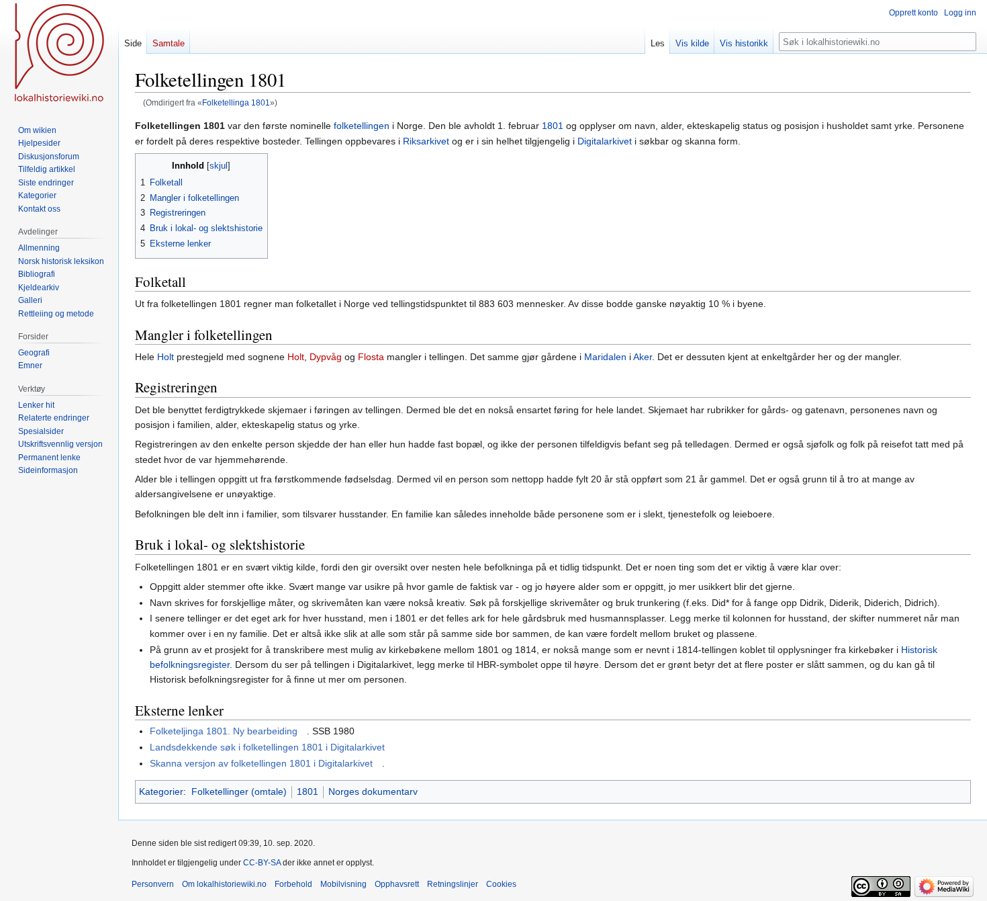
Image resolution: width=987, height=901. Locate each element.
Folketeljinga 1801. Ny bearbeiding (223, 731)
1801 (552, 125)
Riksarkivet (426, 141)
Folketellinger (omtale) (239, 791)
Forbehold (293, 884)
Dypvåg (326, 356)
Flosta (371, 356)
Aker (642, 356)
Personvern (153, 884)
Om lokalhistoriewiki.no (224, 884)
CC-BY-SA (262, 862)
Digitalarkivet (604, 141)
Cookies (501, 884)
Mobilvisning (343, 884)
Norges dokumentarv (373, 791)
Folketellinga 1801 (236, 102)
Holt (165, 356)
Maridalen (605, 356)
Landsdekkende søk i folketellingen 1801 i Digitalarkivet (267, 747)
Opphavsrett (397, 884)
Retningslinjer (452, 884)
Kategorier (161, 791)
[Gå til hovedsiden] (59, 54)
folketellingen (361, 125)
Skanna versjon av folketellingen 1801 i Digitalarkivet (261, 763)
